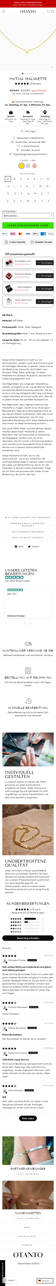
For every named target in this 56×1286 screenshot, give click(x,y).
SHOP (27, 1227)
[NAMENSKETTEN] (28, 1195)
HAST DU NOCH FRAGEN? (28, 537)
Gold (21, 165)
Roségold (34, 165)
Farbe (28, 160)
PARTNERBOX (24, 287)
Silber (28, 165)
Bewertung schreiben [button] (28, 938)
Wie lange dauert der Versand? (28, 517)
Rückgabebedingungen (28, 532)
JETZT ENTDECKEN (28, 1174)
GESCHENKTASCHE (24, 300)
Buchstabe (28, 174)
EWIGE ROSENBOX (24, 274)
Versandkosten (37, 93)
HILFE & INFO (27, 1236)
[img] (29, 577)
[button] (22, 83)
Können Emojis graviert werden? (28, 524)
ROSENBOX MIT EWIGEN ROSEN (24, 261)
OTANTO (27, 1245)
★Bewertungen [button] (2, 1273)
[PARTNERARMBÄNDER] (28, 1150)
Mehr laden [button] (28, 1118)
